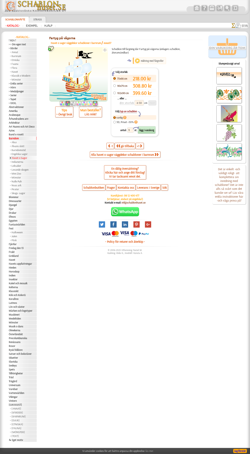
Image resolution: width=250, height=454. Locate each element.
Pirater (15, 189)
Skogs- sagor (18, 193)
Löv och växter (17, 306)
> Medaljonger (16, 91)
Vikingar (13, 397)
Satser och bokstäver (20, 353)
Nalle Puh (17, 181)
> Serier (13, 95)
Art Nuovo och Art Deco (22, 126)
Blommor (14, 197)
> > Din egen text (17, 44)
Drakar (12, 212)
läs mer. (150, 451)
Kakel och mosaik (18, 283)
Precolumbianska (18, 338)
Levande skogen (20, 169)
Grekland (14, 256)
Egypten (13, 220)
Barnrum (16, 56)
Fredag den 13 (16, 248)
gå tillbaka (127, 146)
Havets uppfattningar (20, 263)
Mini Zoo (16, 173)
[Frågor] (204, 10)
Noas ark (16, 185)
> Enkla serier (16, 83)
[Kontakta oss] (212, 10)
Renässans (15, 342)
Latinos (13, 303)
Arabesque (14, 115)
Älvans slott (18, 146)
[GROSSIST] (15, 404)
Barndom (14, 138)
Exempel (32, 25)
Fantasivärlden (17, 224)
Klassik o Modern (21, 75)
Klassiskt (14, 291)
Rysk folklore (15, 350)
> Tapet (12, 99)
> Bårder (13, 48)
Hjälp (48, 25)
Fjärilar (13, 244)
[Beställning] (219, 10)
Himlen (12, 267)
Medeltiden (15, 318)
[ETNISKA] (17, 424)
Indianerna (17, 162)
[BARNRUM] (19, 416)
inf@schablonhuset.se (134, 202)
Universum (14, 385)
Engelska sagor (20, 154)
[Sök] (227, 10)
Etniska (16, 60)
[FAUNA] (16, 428)
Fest (11, 228)
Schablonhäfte (15, 19)
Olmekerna (14, 330)
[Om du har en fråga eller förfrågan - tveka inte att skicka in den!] (125, 215)
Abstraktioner (16, 107)
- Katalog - (13, 25)
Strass (37, 19)
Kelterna (13, 287)
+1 (138, 146)
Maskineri (14, 314)
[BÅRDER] (17, 412)
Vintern (13, 400)
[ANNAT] (16, 408)
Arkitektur (14, 122)
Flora (14, 68)
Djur (11, 209)
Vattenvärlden (16, 393)
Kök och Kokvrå (17, 295)
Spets (12, 369)
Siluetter (13, 357)
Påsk (14, 240)
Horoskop (14, 271)
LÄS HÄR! (90, 114)
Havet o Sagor (19, 158)
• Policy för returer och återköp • (125, 241)
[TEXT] (15, 436)
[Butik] (196, 10)
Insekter (13, 279)
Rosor (12, 346)
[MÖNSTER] (18, 432)
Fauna (15, 64)
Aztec (12, 130)
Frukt (12, 252)
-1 (112, 146)
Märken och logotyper (20, 310)
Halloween (17, 232)
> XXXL (12, 103)
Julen (14, 236)
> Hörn (12, 87)
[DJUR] (16, 420)
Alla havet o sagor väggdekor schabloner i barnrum (122, 154)
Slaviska (13, 361)
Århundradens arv (18, 118)
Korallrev (14, 299)
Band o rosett (16, 134)
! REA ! (12, 40)
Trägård (13, 381)
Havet (15, 71)
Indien (12, 275)
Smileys (13, 365)
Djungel (13, 205)
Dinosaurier (15, 201)
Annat (15, 52)
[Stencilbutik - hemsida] (35, 11)
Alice (14, 142)
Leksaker (16, 165)
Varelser (13, 389)
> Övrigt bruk (64, 114)
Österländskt (16, 334)
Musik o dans (16, 326)
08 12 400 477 (131, 195)
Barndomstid (19, 150)
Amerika (13, 111)
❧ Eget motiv (16, 440)
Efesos (12, 216)
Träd (11, 377)
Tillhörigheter (16, 373)
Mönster (16, 79)
